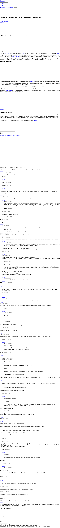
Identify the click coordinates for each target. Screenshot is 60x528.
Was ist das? (35, 120)
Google (3, 136)
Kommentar (2, 516)
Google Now (4, 58)
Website (1, 521)
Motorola (10, 136)
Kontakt (3, 3)
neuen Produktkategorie (9, 90)
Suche (2, 5)
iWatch (5, 136)
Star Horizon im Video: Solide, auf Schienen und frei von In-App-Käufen (10, 135)
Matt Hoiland (4, 51)
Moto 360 (24, 53)
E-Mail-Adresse (2, 519)
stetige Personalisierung (15, 56)
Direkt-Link (2, 79)
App (2, 4)
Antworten (1, 171)
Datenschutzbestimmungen (14, 132)
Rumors (13, 136)
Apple (1, 136)
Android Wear (7, 53)
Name (1, 518)
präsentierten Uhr (32, 81)
